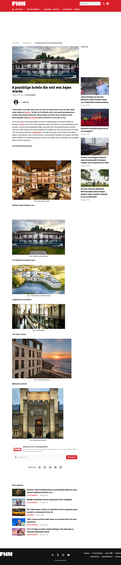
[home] (13, 9)
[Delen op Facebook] (39, 467)
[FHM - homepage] (18, 4)
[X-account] (52, 555)
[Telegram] (50, 467)
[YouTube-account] (68, 555)
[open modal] (107, 3)
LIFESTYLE (19, 9)
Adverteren (95, 557)
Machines (30, 515)
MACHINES (48, 9)
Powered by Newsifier (60, 560)
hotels (21, 124)
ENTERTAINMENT (33, 9)
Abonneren (71, 457)
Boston (27, 112)
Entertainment (30, 95)
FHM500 (76, 9)
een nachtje (33, 118)
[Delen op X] (45, 467)
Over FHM (108, 553)
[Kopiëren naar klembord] (55, 467)
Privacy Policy (97, 553)
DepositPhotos (107, 557)
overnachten (37, 132)
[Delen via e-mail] (61, 467)
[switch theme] (103, 3)
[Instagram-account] (63, 555)
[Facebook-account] (58, 555)
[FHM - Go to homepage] (6, 554)
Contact (86, 553)
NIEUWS (56, 9)
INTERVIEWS (67, 9)
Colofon (118, 553)
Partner (118, 557)
